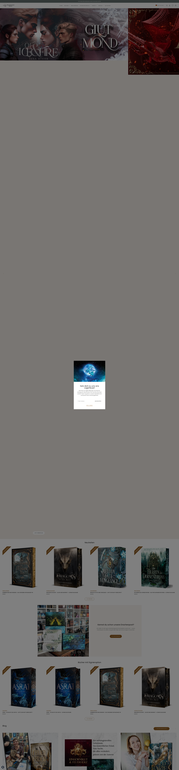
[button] (2, 767)
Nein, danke (89, 405)
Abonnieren (98, 401)
